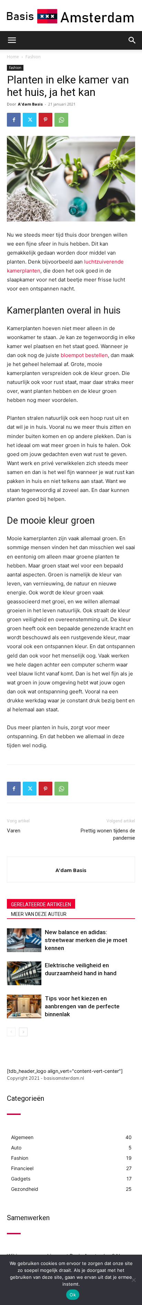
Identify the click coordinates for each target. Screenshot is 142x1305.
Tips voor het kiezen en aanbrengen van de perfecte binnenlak (82, 1006)
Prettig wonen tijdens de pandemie (108, 834)
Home (13, 57)
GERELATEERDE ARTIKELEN (41, 904)
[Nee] (133, 1279)
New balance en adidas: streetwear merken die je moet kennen (86, 940)
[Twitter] (30, 120)
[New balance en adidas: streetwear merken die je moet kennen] (24, 940)
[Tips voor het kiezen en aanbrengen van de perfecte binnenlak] (24, 1006)
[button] (12, 40)
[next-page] (23, 1032)
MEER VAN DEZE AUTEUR (39, 914)
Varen (13, 831)
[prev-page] (11, 1032)
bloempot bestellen (84, 355)
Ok (73, 1294)
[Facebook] (14, 120)
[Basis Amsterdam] (71, 16)
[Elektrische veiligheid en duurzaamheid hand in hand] (24, 973)
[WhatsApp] (61, 120)
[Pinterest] (45, 120)
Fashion (33, 57)
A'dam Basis (30, 104)
